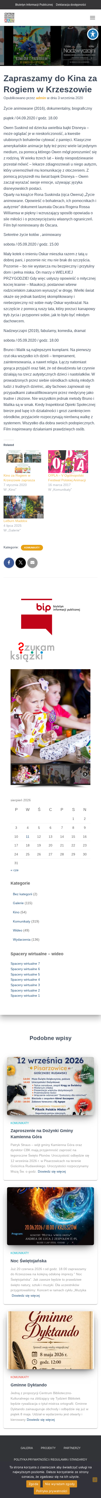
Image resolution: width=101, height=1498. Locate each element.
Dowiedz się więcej (52, 1171)
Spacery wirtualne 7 (25, 963)
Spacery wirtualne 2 (25, 990)
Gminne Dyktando (29, 1385)
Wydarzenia (22, 939)
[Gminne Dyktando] (50, 1340)
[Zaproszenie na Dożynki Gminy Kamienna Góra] (50, 1086)
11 (27, 836)
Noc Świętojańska (29, 1261)
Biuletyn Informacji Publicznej (34, 4)
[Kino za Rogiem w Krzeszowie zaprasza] (23, 461)
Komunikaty (32, 547)
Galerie (18, 903)
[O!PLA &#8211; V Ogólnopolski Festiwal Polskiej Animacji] (68, 461)
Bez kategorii (22, 894)
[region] (50, 729)
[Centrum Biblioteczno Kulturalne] (11, 18)
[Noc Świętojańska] (50, 1216)
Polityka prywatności (51, 1491)
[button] (16, 716)
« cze (15, 870)
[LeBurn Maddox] (23, 507)
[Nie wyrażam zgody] (95, 1479)
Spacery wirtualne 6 (25, 969)
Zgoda (33, 1484)
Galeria (27, 1448)
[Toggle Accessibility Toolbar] (92, 34)
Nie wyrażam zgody (60, 1484)
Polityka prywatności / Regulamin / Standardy (50, 1459)
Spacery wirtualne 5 (25, 974)
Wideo (17, 930)
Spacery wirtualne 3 (25, 985)
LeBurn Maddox (15, 521)
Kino (16, 912)
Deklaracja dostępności (71, 4)
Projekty (48, 1448)
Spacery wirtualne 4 (25, 979)
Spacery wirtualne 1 (25, 995)
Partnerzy (72, 1448)
